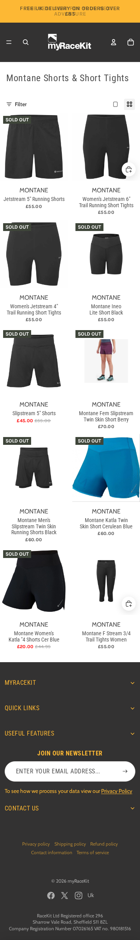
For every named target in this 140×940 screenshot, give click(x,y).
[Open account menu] (113, 42)
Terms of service (93, 852)
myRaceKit (78, 881)
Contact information (51, 852)
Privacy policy (36, 844)
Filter (21, 104)
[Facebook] (51, 895)
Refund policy (104, 844)
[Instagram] (78, 895)
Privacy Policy (116, 790)
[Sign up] (125, 771)
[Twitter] (64, 895)
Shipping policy (70, 844)
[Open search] (25, 42)
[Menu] (9, 42)
